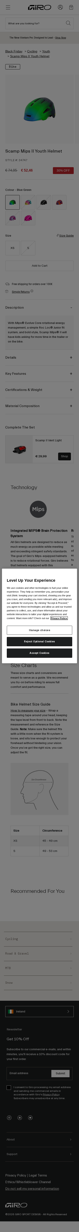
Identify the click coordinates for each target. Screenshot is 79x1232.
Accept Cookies (39, 653)
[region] (39, 616)
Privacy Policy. (59, 618)
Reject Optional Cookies (39, 641)
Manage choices (39, 630)
